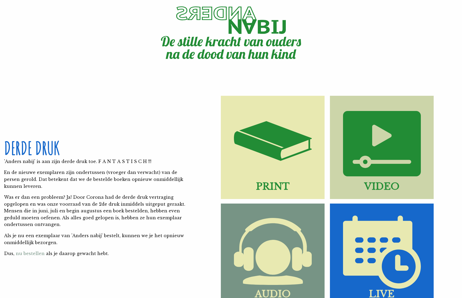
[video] (382, 197)
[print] (273, 197)
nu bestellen (30, 253)
